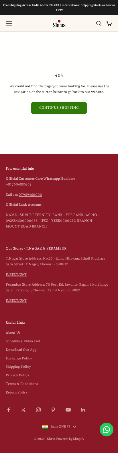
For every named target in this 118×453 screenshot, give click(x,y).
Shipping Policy (18, 367)
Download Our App (21, 350)
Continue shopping (59, 108)
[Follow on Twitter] (23, 410)
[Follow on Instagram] (38, 410)
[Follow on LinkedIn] (83, 410)
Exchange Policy (19, 358)
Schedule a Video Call (23, 341)
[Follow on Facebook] (8, 410)
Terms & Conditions (22, 384)
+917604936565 (18, 184)
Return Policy (17, 392)
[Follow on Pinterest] (53, 410)
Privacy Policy (17, 375)
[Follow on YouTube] (68, 410)
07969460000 (30, 195)
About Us (13, 333)
